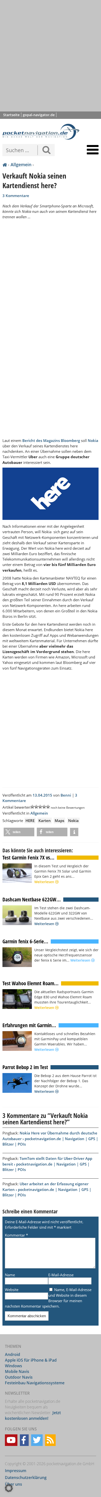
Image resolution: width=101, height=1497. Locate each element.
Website (11, 1289)
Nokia (93, 440)
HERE (30, 820)
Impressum (15, 1470)
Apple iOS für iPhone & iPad (31, 1360)
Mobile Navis (17, 1371)
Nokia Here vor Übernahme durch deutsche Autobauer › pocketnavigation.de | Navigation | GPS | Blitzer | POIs (50, 1138)
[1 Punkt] (32, 807)
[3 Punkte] (40, 807)
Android (12, 1354)
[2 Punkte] (36, 807)
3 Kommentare (15, 195)
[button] (19, 832)
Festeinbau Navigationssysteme (34, 1382)
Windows (13, 1366)
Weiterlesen (44, 881)
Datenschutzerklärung (26, 1477)
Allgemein (21, 164)
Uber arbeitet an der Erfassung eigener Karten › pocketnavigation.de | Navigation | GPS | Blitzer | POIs (46, 1189)
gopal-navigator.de (39, 114)
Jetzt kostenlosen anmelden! (33, 1415)
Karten (44, 820)
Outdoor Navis (19, 1377)
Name (10, 1274)
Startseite (11, 114)
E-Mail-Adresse (61, 1274)
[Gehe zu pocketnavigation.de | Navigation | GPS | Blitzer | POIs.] (4, 165)
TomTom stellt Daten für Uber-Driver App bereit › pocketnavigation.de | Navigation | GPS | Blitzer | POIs (47, 1164)
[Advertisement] (50, 56)
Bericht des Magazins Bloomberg (51, 440)
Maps (59, 820)
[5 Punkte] (48, 807)
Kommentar (16, 1235)
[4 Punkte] (44, 807)
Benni (66, 795)
